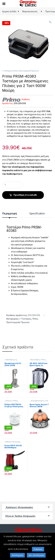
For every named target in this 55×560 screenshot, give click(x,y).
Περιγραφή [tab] (9, 213)
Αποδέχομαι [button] (17, 555)
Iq (16, 360)
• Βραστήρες (35, 360)
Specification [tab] (37, 213)
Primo (15, 71)
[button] (50, 22)
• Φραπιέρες (9, 360)
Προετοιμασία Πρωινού (29, 71)
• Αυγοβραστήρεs (37, 401)
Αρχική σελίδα (9, 11)
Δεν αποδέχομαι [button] (36, 555)
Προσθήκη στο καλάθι (25, 195)
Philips (15, 401)
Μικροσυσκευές (30, 11)
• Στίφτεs (8, 401)
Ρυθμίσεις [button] (38, 549)
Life (46, 401)
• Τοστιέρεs (7, 71)
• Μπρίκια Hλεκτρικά (12, 442)
